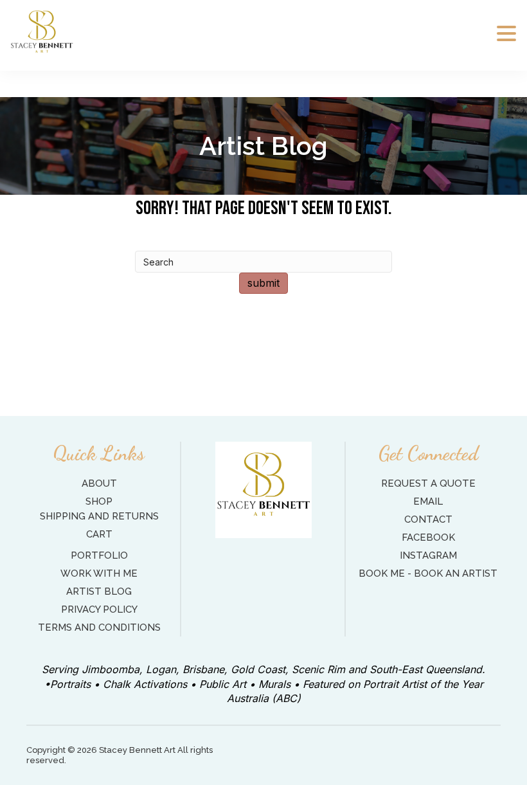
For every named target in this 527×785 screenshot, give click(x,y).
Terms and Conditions (99, 627)
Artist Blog (99, 591)
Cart (99, 534)
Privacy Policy (99, 609)
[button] (506, 33)
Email (428, 501)
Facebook (428, 537)
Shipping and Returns (99, 516)
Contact (428, 519)
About (99, 483)
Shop (98, 501)
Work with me (99, 573)
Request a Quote (428, 483)
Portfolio (99, 555)
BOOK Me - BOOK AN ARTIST (428, 573)
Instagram (428, 555)
